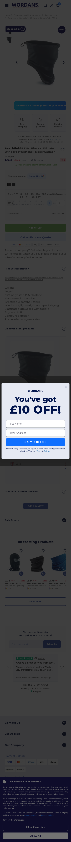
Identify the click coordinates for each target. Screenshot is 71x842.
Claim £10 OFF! (35, 442)
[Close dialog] (65, 387)
